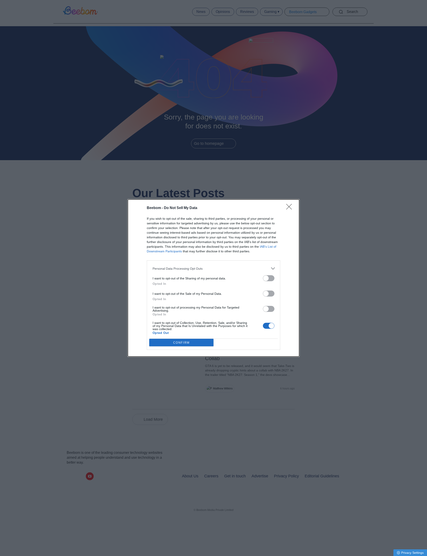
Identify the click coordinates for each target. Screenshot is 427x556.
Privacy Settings (412, 552)
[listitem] (213, 268)
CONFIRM (181, 342)
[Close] (290, 208)
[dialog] (213, 278)
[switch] (268, 278)
